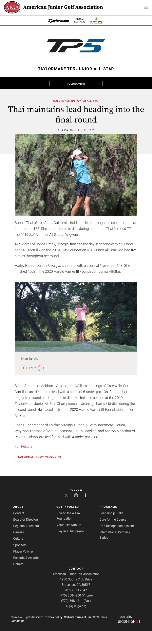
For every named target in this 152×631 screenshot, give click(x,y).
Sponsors (20, 545)
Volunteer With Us (68, 525)
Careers (18, 532)
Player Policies (23, 551)
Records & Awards (26, 558)
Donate (18, 564)
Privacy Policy (53, 617)
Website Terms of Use (77, 617)
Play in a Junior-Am (70, 531)
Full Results (23, 446)
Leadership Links (111, 513)
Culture (18, 538)
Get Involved (67, 506)
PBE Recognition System (117, 526)
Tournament (76, 83)
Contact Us (17, 620)
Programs (108, 506)
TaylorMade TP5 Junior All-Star (76, 100)
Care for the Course (113, 519)
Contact (18, 513)
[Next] (41, 368)
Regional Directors (26, 526)
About (18, 506)
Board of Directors (26, 519)
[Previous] (24, 368)
